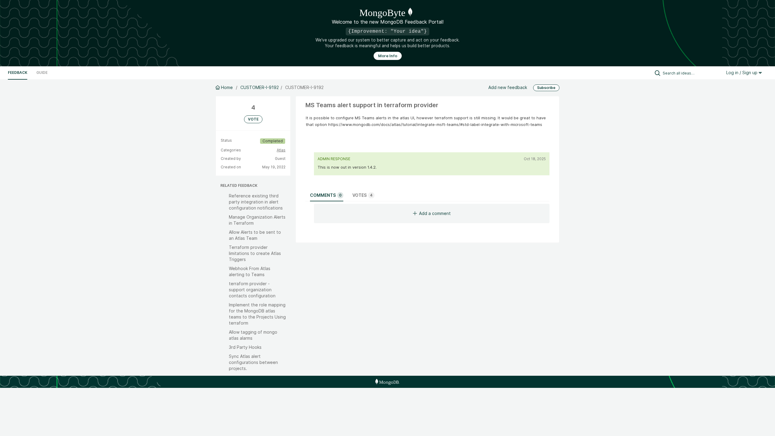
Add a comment (435, 213)
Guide (42, 72)
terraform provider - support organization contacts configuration (252, 289)
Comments (325, 195)
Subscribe (546, 87)
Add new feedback (507, 87)
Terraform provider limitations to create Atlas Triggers (255, 253)
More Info (387, 56)
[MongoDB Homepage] (387, 382)
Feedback (17, 72)
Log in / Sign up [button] (742, 72)
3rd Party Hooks (245, 347)
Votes (362, 195)
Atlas (281, 150)
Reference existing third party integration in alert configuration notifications (256, 201)
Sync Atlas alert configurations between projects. (253, 362)
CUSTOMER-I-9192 (259, 87)
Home (227, 87)
